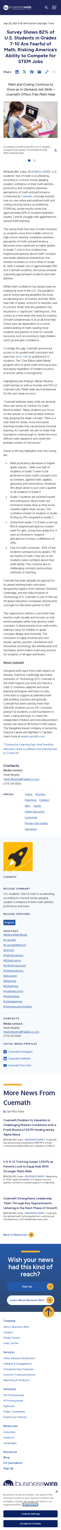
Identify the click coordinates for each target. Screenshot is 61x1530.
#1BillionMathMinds (15, 935)
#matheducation (13, 991)
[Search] (46, 7)
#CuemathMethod (14, 945)
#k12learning (10, 986)
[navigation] (54, 7)
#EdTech (8, 950)
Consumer (31, 817)
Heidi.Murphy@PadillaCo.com (21, 779)
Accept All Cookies (30, 1523)
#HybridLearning (13, 955)
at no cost (22, 356)
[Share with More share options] (54, 72)
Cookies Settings (30, 1513)
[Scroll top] (48, 1312)
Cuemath (26, 196)
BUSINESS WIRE (39, 171)
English (9, 922)
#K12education (12, 960)
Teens (28, 794)
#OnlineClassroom (14, 965)
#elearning (9, 981)
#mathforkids (11, 996)
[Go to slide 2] (34, 161)
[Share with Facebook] (32, 72)
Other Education (35, 811)
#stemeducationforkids (17, 1006)
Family (37, 806)
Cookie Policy (30, 1504)
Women (40, 794)
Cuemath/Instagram (20, 1051)
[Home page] (17, 7)
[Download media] (56, 150)
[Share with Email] (39, 72)
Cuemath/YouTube (19, 1065)
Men (27, 806)
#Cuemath (9, 940)
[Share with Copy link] (46, 72)
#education (10, 976)
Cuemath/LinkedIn (19, 1058)
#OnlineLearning (13, 970)
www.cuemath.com (33, 736)
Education (31, 829)
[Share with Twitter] (24, 72)
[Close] (57, 1491)
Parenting (30, 800)
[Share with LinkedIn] (17, 72)
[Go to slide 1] (29, 161)
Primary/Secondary (36, 823)
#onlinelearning (12, 1001)
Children (44, 800)
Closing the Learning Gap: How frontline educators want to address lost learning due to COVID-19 (30, 749)
